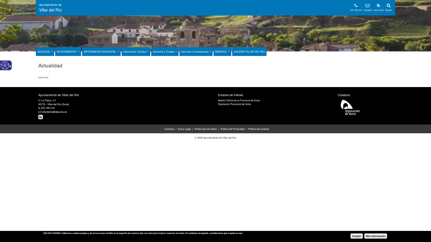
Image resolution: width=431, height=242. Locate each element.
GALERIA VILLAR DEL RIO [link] (249, 51)
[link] (41, 117)
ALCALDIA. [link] (44, 51)
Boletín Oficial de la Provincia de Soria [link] (239, 100)
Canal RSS (378, 10)
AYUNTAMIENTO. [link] (67, 51)
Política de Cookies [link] (258, 129)
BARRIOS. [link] (221, 51)
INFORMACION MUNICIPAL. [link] (100, 51)
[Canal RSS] (378, 6)
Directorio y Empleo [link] (164, 51)
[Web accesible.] (5, 65)
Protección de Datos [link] (205, 129)
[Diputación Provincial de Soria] (350, 107)
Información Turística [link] (135, 51)
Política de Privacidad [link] (232, 129)
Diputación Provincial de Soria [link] (234, 104)
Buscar (388, 10)
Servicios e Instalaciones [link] (195, 51)
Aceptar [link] (356, 236)
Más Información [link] (376, 236)
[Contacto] (368, 6)
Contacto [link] (169, 129)
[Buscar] (388, 6)
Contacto (367, 10)
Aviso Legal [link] (184, 129)
